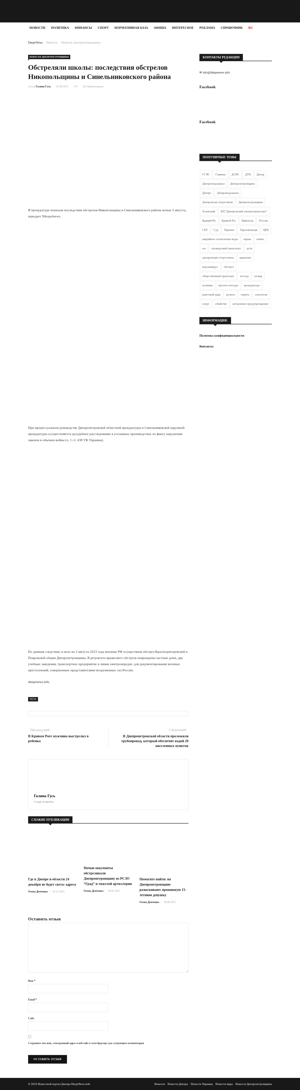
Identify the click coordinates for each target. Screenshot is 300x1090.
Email (32, 999)
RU (250, 27)
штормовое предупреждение (250, 303)
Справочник (232, 27)
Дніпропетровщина (251, 202)
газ (204, 248)
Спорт (103, 27)
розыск (230, 294)
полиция (207, 285)
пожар (258, 276)
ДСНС (235, 174)
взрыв (247, 239)
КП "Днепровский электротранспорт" (244, 211)
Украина (229, 229)
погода (244, 276)
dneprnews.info (38, 682)
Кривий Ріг (209, 220)
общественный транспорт (218, 276)
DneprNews (35, 42)
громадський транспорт (226, 248)
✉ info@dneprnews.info (214, 72)
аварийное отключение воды (220, 239)
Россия (263, 220)
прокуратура (252, 285)
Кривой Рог (229, 220)
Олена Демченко (38, 891)
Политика (60, 27)
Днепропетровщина (242, 183)
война (260, 239)
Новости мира (224, 1084)
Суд (215, 229)
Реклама (207, 27)
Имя (31, 980)
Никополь (247, 220)
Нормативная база (131, 27)
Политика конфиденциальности (221, 335)
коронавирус (210, 266)
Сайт (31, 1018)
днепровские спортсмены (218, 257)
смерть (245, 294)
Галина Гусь (43, 86)
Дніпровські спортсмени (217, 202)
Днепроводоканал (213, 183)
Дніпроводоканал (228, 193)
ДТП (248, 174)
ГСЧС (206, 174)
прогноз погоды (228, 285)
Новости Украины (202, 1084)
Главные (220, 174)
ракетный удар (211, 294)
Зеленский (208, 211)
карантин (245, 257)
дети (249, 248)
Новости (37, 27)
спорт (206, 303)
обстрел (229, 266)
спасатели (261, 294)
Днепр (260, 174)
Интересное (183, 27)
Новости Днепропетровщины (80, 42)
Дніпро (206, 193)
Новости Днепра (178, 1084)
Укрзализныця (248, 229)
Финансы (83, 27)
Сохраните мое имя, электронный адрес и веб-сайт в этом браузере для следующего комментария (86, 1043)
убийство (221, 303)
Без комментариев (93, 86)
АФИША (160, 27)
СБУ (205, 229)
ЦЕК (266, 229)
